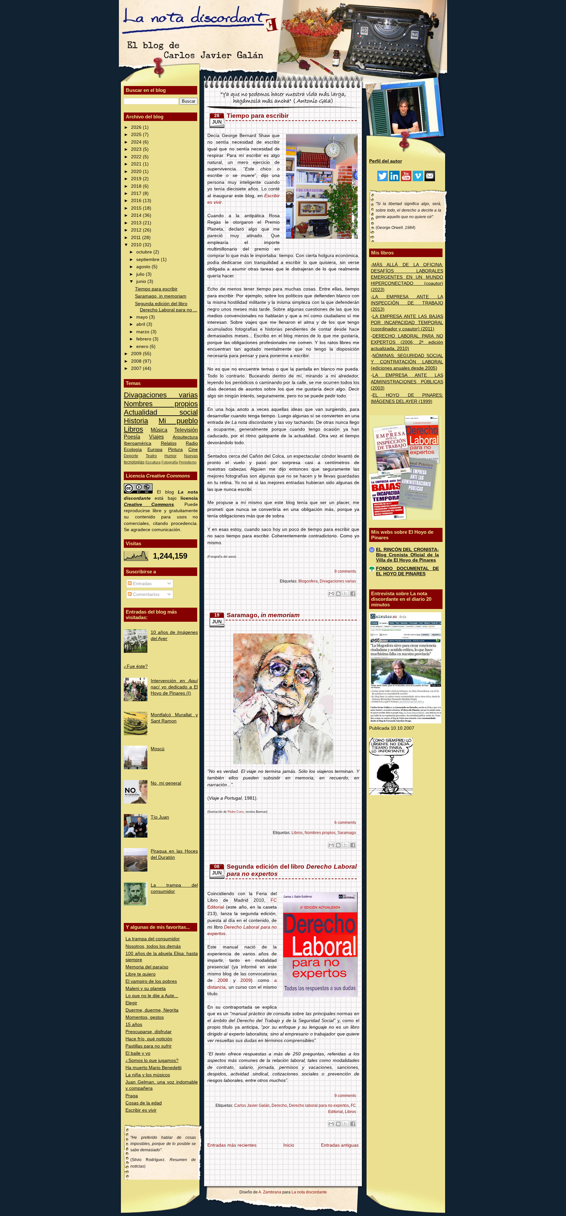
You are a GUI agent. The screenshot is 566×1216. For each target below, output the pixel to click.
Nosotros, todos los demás (153, 946)
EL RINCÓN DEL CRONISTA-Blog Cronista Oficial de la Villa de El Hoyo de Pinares (407, 555)
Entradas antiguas (340, 1145)
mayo (142, 317)
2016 (137, 200)
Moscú (157, 748)
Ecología (133, 449)
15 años (133, 1024)
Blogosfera (308, 581)
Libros (133, 429)
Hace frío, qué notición (148, 1038)
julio (141, 274)
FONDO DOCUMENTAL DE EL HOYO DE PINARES (407, 571)
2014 (137, 215)
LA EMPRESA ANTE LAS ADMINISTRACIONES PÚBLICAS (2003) (407, 381)
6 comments (345, 822)
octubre (144, 252)
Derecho (279, 1105)
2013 (137, 222)
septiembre (148, 259)
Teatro (151, 456)
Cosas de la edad (143, 1103)
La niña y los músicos (147, 1074)
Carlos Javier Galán (252, 1105)
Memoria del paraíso (146, 966)
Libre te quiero (140, 974)
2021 (137, 164)
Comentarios (146, 594)
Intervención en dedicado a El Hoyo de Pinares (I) (174, 687)
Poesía (132, 437)
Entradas (142, 583)
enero (143, 346)
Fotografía (169, 462)
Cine (193, 449)
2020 (137, 171)
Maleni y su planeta (145, 988)
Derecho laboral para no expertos (319, 1105)
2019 (137, 178)
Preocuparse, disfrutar (148, 1031)
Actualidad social (161, 412)
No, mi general (166, 783)
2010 (137, 244)
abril (141, 324)
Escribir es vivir (141, 1110)
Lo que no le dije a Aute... (151, 995)
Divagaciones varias (161, 395)
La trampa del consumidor (152, 938)
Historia (136, 421)
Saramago (346, 832)
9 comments (345, 571)
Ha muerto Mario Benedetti (153, 1067)
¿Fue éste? (136, 666)
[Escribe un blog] (338, 593)
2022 (137, 156)
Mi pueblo (178, 421)
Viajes (156, 437)
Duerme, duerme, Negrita (152, 1010)
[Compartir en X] (345, 593)
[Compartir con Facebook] (352, 593)
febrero (144, 339)
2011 (136, 237)
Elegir (131, 1002)
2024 (137, 142)
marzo (143, 331)
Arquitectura (185, 437)
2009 (137, 353)
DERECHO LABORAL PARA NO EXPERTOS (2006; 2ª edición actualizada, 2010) (407, 342)
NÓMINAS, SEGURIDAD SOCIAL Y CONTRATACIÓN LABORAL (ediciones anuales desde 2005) (407, 362)
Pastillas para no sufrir (148, 1046)
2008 (137, 361)
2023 (137, 149)
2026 (137, 127)
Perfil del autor (385, 161)
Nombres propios (161, 404)
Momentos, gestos (144, 1017)
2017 (137, 193)
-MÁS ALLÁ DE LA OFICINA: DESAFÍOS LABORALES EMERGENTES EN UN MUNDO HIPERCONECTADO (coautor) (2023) (407, 277)
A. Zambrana (269, 1192)
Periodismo (188, 462)
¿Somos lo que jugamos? (152, 1060)
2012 (137, 230)
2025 (137, 134)
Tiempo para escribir (156, 289)
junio (141, 281)
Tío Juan (160, 817)
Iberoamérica (137, 443)
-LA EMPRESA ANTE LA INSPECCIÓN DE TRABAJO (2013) (407, 303)
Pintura (175, 449)
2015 (137, 208)
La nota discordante (309, 1192)
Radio (192, 443)
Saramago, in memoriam (160, 296)
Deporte (131, 456)
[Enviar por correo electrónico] (331, 593)
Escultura (152, 462)
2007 (137, 368)
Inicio (288, 1145)
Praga (131, 1095)
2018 (137, 186)
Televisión (186, 430)
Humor (170, 456)
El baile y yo (137, 1053)
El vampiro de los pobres (151, 981)
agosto (144, 266)
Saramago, (263, 615)
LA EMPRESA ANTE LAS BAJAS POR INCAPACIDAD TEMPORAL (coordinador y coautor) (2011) (407, 322)
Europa (154, 449)
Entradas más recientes (231, 1145)
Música (159, 430)
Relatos (169, 443)
